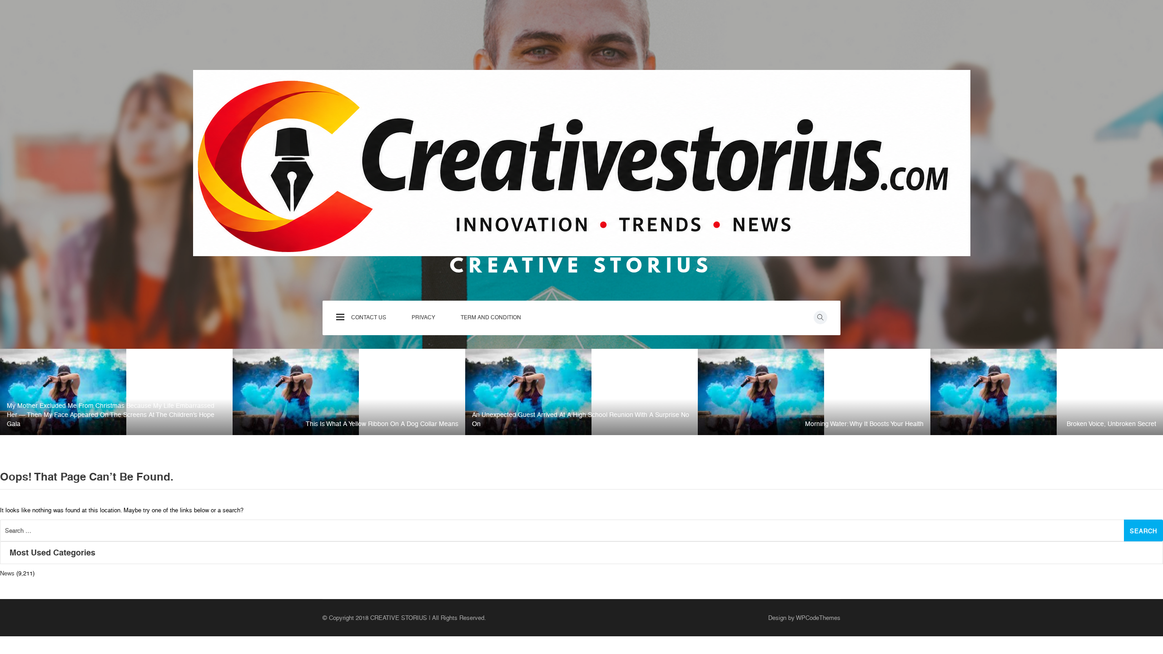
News (7, 573)
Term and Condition (606, 367)
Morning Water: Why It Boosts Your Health (864, 423)
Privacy (606, 320)
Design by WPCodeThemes (804, 617)
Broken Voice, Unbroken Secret (1111, 423)
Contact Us (606, 282)
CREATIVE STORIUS (581, 265)
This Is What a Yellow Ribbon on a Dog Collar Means (382, 423)
